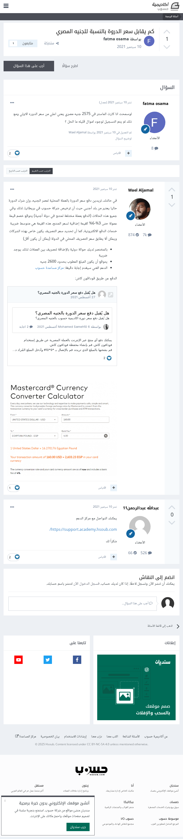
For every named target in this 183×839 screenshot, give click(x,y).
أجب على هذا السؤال (28, 66)
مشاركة (50, 43)
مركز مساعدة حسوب (49, 268)
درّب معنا (96, 737)
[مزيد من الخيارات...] (12, 103)
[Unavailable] (62, 430)
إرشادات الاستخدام (75, 737)
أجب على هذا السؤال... (135, 603)
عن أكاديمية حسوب (156, 737)
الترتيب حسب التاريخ (18, 171)
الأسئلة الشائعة (131, 737)
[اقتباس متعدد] (128, 153)
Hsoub (50, 744)
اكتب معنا (112, 737)
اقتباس (117, 153)
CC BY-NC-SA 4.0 (98, 744)
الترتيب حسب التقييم (41, 171)
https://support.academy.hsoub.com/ (83, 530)
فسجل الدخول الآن (86, 584)
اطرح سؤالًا (70, 66)
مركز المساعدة (27, 737)
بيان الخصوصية (50, 737)
